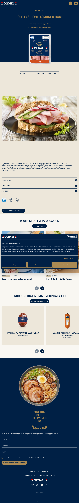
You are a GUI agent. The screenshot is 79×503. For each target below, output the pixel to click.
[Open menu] (76, 3)
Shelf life (5, 191)
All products (40, 10)
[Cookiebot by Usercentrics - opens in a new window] (68, 236)
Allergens (6, 186)
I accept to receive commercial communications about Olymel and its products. (24, 457)
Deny (14, 265)
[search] (70, 3)
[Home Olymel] (9, 3)
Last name (5, 446)
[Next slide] (42, 288)
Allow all (65, 265)
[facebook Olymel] (32, 485)
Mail (3, 452)
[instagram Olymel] (37, 485)
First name (6, 439)
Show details (68, 259)
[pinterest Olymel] (46, 485)
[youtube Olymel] (42, 485)
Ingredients (6, 180)
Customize (38, 265)
